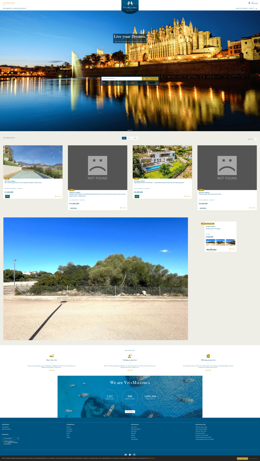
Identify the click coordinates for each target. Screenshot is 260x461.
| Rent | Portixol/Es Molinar (201, 429)
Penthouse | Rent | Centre (201, 431)
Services (245, 8)
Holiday (135, 138)
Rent (129, 138)
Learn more (52, 370)
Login (67, 435)
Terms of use (134, 427)
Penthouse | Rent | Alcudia (201, 427)
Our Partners (69, 431)
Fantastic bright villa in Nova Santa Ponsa (210, 194)
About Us (238, 8)
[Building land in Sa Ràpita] (95, 278)
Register (68, 437)
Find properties (5, 427)
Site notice (133, 437)
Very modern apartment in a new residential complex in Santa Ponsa (23, 182)
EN (256, 8)
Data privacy (134, 431)
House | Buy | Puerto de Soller (201, 435)
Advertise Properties (19, 8)
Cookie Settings (253, 458)
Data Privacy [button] (151, 458)
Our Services (69, 429)
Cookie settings (134, 439)
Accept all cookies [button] (242, 458)
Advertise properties (6, 429)
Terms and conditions (135, 429)
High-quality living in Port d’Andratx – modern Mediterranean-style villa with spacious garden (159, 182)
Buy (124, 138)
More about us (130, 411)
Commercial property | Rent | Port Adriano (204, 439)
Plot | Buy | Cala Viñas (200, 433)
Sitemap (133, 435)
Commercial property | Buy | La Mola (203, 437)
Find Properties (7, 8)
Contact (251, 8)
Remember (59, 196)
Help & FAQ (133, 433)
